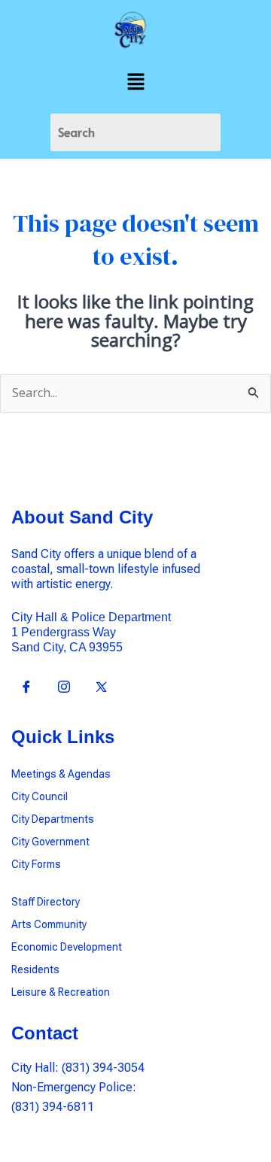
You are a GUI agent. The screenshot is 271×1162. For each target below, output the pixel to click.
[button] (135, 82)
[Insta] (64, 688)
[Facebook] (26, 688)
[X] (102, 688)
